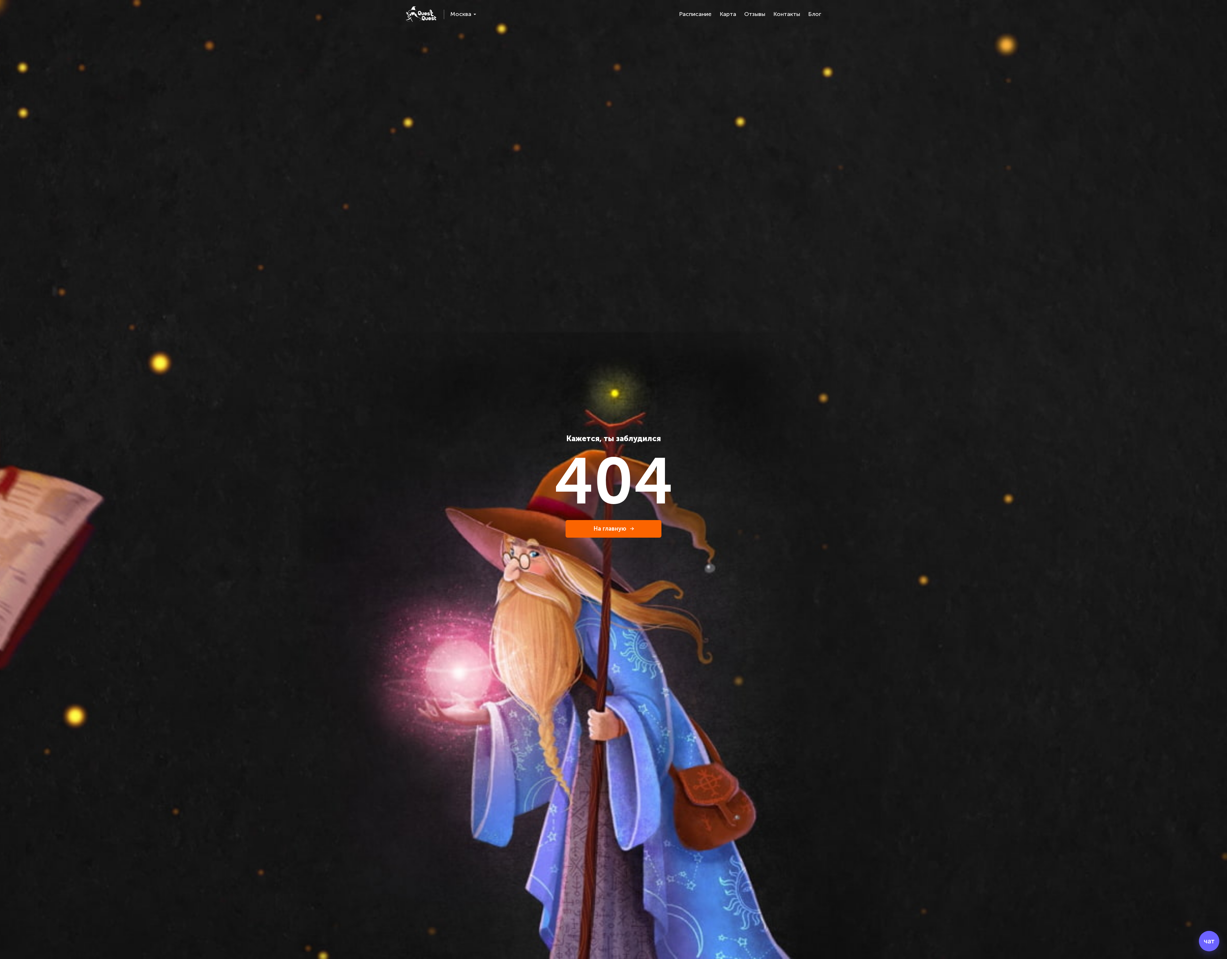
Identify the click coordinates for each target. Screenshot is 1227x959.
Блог (814, 14)
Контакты (786, 14)
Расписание (695, 14)
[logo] (421, 14)
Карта (728, 14)
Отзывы (754, 14)
